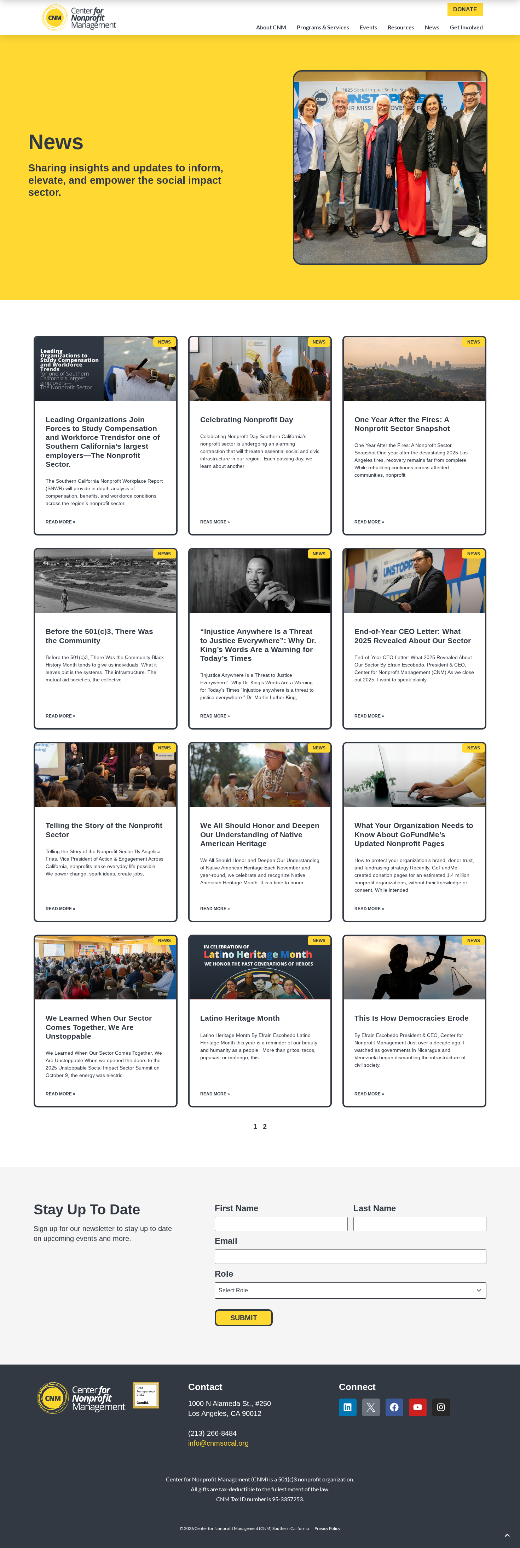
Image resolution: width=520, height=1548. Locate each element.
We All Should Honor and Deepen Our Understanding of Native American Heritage (259, 834)
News (432, 27)
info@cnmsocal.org (218, 1443)
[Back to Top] (507, 1535)
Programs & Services (323, 27)
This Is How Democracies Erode (411, 1018)
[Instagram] (441, 1407)
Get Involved (466, 27)
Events (368, 27)
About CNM (271, 27)
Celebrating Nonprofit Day (246, 419)
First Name (236, 1208)
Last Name (374, 1208)
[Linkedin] (348, 1407)
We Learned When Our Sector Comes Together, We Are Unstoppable (99, 1027)
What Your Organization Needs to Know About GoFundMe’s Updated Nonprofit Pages (413, 834)
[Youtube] (418, 1407)
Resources (401, 27)
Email (226, 1241)
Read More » (60, 522)
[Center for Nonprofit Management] (79, 17)
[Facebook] (394, 1407)
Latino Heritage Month (240, 1018)
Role (224, 1274)
